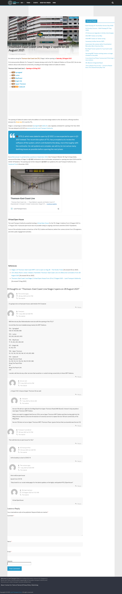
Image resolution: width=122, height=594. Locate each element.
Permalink (22, 298)
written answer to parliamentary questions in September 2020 (29, 157)
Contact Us (8, 585)
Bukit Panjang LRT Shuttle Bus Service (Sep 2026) (99, 25)
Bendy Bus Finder (45, 2)
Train (28, 2)
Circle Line (19, 122)
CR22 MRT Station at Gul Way (93, 36)
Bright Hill (18, 81)
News (71, 17)
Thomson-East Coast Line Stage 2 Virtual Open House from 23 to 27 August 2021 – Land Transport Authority (46, 278)
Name (9, 541)
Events (35, 2)
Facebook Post (12, 164)
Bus (22, 2)
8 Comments (22, 54)
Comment (10, 515)
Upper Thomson (20, 84)
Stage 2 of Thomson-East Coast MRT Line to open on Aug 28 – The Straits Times (37, 270)
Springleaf (18, 72)
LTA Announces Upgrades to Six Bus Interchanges (99, 33)
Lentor (17, 75)
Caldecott (22, 87)
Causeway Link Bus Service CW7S (94, 41)
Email (9, 551)
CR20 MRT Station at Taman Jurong (95, 38)
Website (9, 561)
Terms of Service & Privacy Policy (21, 585)
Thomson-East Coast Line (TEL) (30, 58)
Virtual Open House (43, 223)
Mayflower (18, 78)
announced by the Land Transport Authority (40, 128)
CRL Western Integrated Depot (94, 63)
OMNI (54, 2)
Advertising (35, 585)
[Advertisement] (61, 11)
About (2, 585)
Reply (79, 307)
